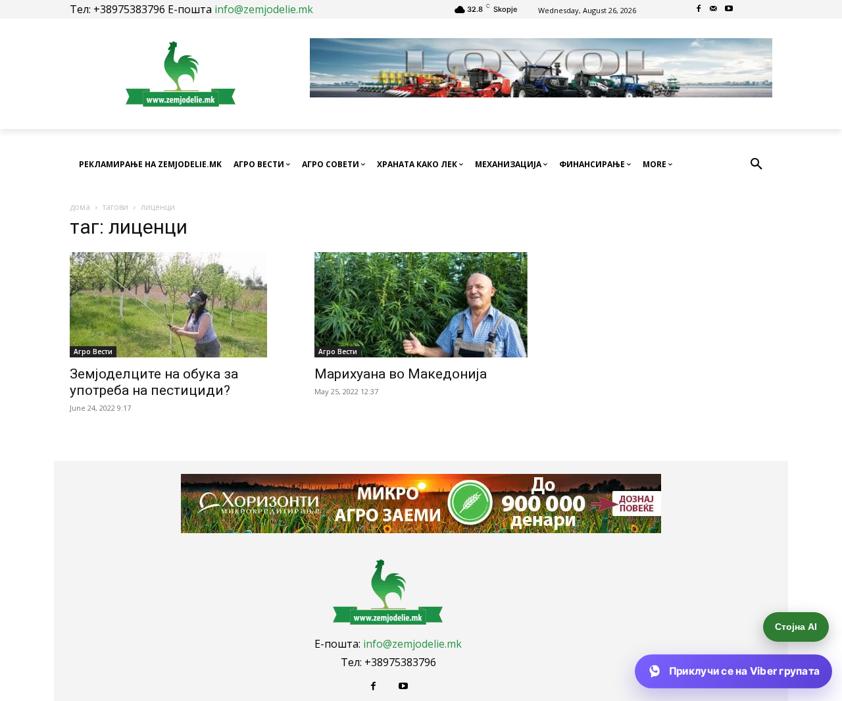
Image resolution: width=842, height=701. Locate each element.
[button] (756, 164)
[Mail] (714, 9)
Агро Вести (93, 351)
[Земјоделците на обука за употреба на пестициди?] (176, 304)
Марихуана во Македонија (400, 374)
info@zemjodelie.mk (263, 9)
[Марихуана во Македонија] (421, 304)
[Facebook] (698, 9)
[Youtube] (728, 9)
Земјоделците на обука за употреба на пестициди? (154, 382)
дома (80, 207)
